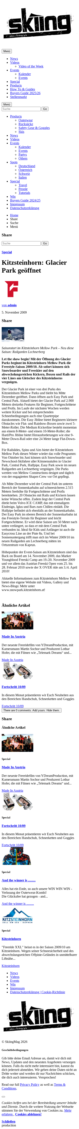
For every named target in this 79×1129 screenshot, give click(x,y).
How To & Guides (22, 89)
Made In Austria (13, 636)
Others (23, 158)
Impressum (17, 204)
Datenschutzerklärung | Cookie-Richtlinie (37, 992)
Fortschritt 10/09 (13, 687)
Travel (23, 185)
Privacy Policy (29, 1084)
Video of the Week (31, 66)
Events (14, 70)
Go (45, 109)
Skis (21, 131)
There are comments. (31, 710)
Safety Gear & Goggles (34, 128)
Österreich (25, 170)
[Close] (3, 1096)
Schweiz (24, 173)
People (23, 189)
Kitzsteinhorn (11, 939)
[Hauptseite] (40, 40)
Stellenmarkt (18, 97)
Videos (14, 62)
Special (15, 81)
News (14, 58)
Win (13, 196)
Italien (23, 177)
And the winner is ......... (19, 880)
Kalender (25, 74)
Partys (23, 154)
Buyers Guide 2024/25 (25, 200)
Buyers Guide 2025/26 (25, 93)
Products (16, 85)
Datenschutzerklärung (24, 208)
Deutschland (27, 166)
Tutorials (24, 193)
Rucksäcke (26, 124)
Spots (13, 162)
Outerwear (26, 120)
